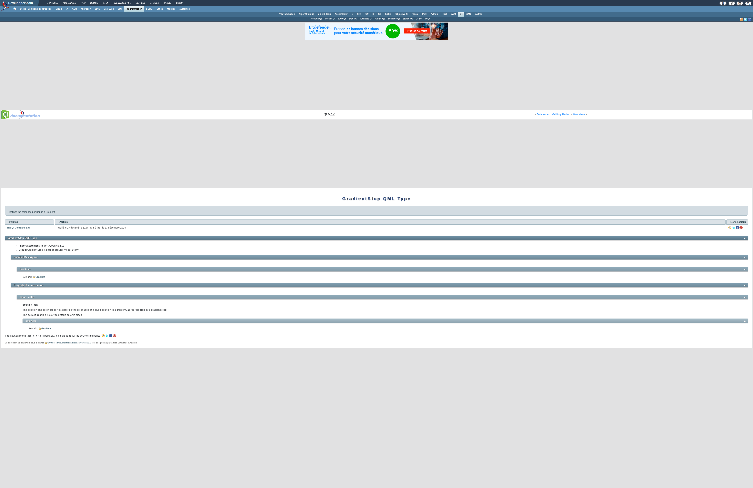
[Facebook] (737, 227)
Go (379, 14)
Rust (444, 14)
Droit (167, 3)
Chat (106, 3)
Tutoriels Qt (366, 18)
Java (97, 9)
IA (67, 9)
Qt (461, 14)
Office (159, 9)
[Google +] (741, 227)
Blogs (94, 3)
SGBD (149, 9)
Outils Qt (380, 18)
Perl (424, 14)
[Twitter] (733, 227)
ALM (74, 9)
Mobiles (171, 9)
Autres (478, 14)
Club (179, 3)
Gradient (40, 277)
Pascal (415, 14)
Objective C (401, 14)
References (543, 114)
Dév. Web (109, 9)
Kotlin (388, 14)
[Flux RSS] (741, 19)
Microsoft (86, 9)
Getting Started (561, 114)
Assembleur (341, 14)
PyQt (427, 18)
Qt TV (419, 18)
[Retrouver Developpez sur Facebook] (749, 19)
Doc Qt (352, 18)
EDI (120, 9)
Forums (52, 3)
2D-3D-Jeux (324, 14)
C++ (359, 14)
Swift (453, 14)
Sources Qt (394, 18)
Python (434, 14)
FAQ (83, 3)
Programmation (134, 9)
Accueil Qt (316, 18)
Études (154, 3)
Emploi (140, 3)
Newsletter (122, 3)
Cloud (58, 9)
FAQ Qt (342, 18)
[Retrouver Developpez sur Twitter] (745, 19)
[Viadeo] (729, 227)
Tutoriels (69, 3)
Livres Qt (408, 18)
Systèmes (184, 9)
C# (366, 14)
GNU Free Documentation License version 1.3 (69, 343)
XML (468, 14)
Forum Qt (330, 18)
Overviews (579, 114)
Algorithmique (306, 14)
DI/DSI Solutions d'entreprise (36, 9)
